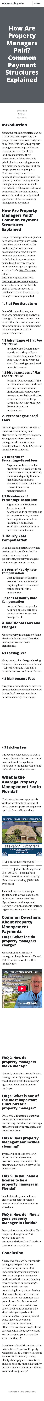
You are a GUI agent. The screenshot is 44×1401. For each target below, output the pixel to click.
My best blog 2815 (13, 3)
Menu (36, 3)
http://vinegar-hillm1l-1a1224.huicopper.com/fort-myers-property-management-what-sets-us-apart (20, 277)
